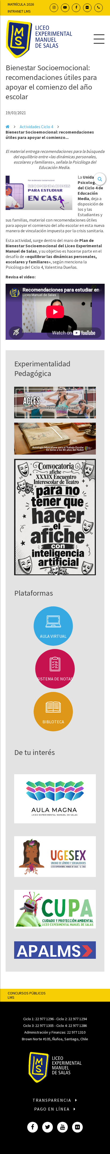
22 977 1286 (77, 1025)
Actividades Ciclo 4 (36, 126)
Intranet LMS (19, 11)
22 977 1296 (44, 1018)
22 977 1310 (76, 1032)
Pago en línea (52, 1109)
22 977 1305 (44, 1025)
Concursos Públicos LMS (27, 995)
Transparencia (53, 1100)
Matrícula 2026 (21, 4)
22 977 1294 (77, 1018)
